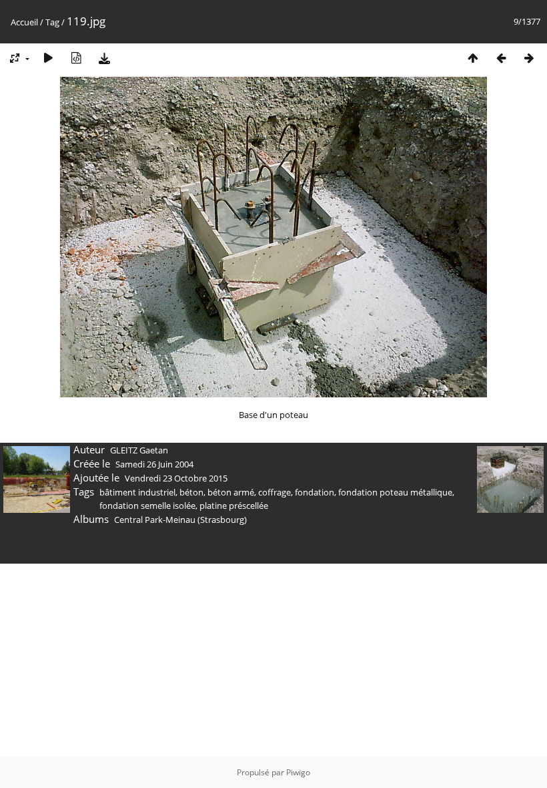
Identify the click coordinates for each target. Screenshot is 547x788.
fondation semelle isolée (147, 506)
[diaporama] (48, 57)
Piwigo (298, 772)
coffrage (274, 492)
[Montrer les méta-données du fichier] (76, 57)
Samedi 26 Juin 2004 (154, 464)
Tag (52, 22)
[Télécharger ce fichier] (104, 57)
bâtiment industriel (137, 492)
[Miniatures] (473, 57)
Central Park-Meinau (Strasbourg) (180, 520)
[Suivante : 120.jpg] (529, 57)
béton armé (230, 492)
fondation (314, 492)
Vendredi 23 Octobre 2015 (176, 478)
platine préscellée (233, 506)
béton (191, 492)
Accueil (24, 22)
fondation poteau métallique (395, 492)
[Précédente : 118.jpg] (501, 57)
